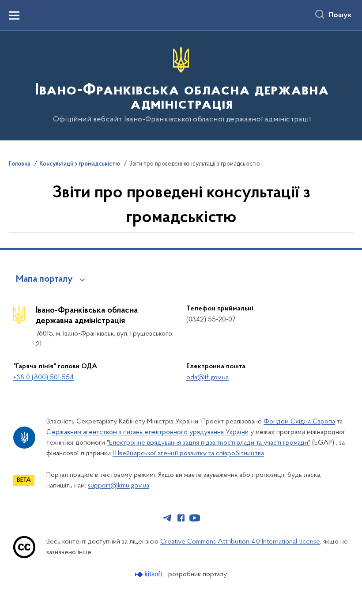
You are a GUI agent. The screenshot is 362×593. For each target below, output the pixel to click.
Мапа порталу (44, 279)
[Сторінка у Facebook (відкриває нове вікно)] (181, 518)
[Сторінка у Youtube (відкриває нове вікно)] (194, 518)
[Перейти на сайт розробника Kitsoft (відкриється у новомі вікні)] (149, 574)
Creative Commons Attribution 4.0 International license (240, 541)
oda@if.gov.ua (207, 377)
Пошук (340, 15)
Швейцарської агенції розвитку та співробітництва (188, 453)
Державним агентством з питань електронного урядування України (147, 432)
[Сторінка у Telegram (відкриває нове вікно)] (167, 518)
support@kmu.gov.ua (118, 485)
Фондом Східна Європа (299, 421)
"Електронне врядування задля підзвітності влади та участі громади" (208, 442)
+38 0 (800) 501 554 (43, 377)
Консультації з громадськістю (79, 164)
